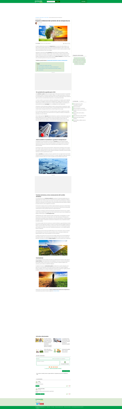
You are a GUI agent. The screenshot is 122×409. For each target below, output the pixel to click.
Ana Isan (40, 24)
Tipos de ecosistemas (77, 106)
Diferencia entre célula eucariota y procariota (79, 118)
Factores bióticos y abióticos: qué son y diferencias (80, 121)
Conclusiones (40, 70)
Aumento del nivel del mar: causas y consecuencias (57, 60)
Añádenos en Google (67, 43)
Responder (37, 386)
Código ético (37, 408)
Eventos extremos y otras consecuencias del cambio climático (49, 68)
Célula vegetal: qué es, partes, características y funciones (78, 104)
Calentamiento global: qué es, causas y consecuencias (66, 351)
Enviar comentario (66, 371)
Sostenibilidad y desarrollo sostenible (79, 62)
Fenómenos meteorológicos (79, 64)
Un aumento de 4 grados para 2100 (44, 65)
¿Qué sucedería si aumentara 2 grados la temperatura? (48, 67)
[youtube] (41, 404)
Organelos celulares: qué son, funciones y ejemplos (80, 110)
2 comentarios (40, 22)
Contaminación (82, 58)
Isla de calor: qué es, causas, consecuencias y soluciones (48, 351)
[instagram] (39, 404)
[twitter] (37, 404)
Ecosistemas (76, 58)
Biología (83, 60)
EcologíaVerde (37, 17)
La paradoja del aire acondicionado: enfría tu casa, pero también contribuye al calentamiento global (66, 341)
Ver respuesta (38, 394)
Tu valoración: (46, 368)
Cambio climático (46, 17)
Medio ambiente (42, 17)
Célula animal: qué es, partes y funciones (80, 115)
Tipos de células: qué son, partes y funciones (79, 113)
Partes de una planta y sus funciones (79, 108)
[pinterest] (43, 404)
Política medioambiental (77, 60)
